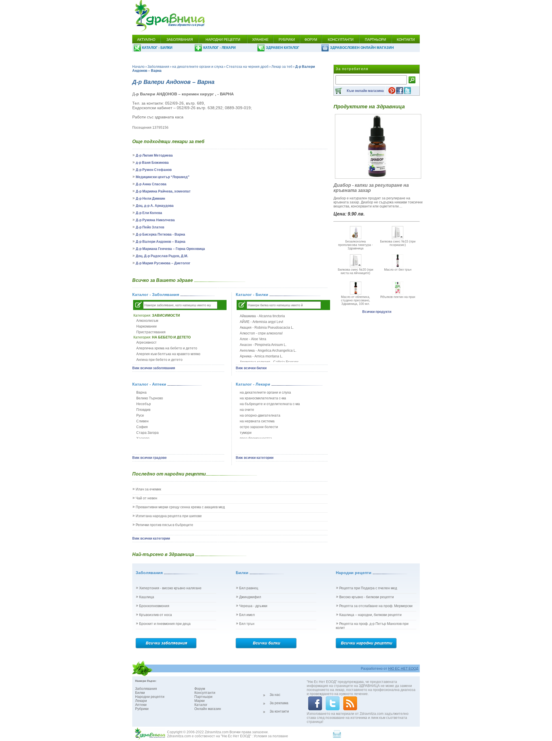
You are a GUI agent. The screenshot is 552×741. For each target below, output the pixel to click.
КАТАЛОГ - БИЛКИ (157, 48)
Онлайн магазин (207, 709)
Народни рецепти (149, 697)
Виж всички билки (251, 368)
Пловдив (143, 410)
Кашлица (146, 597)
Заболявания (158, 67)
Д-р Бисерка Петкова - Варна (160, 234)
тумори (246, 433)
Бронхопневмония (154, 606)
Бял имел (247, 615)
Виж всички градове (149, 458)
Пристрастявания (151, 332)
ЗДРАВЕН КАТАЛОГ (282, 48)
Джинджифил (250, 597)
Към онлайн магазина (365, 91)
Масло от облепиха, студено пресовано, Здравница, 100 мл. (355, 300)
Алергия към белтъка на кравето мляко (168, 354)
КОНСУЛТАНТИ (341, 40)
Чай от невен (146, 498)
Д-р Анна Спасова (151, 184)
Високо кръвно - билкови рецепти (366, 597)
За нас (275, 695)
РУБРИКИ (287, 40)
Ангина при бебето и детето (159, 360)
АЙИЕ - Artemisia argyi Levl (261, 322)
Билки (140, 693)
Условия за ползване (271, 736)
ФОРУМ (310, 40)
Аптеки (141, 705)
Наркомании (146, 326)
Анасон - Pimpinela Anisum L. (263, 345)
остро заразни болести (259, 427)
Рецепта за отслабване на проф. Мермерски (376, 606)
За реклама (279, 703)
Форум (199, 689)
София (142, 427)
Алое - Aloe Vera (253, 339)
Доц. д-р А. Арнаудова (155, 206)
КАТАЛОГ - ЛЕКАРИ (219, 48)
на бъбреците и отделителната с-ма (270, 404)
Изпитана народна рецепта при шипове (169, 516)
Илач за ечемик (148, 489)
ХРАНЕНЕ (260, 40)
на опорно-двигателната (260, 415)
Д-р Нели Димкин (150, 199)
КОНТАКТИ (406, 40)
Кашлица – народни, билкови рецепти (370, 615)
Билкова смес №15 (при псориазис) (397, 243)
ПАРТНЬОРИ (375, 40)
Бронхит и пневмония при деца (165, 624)
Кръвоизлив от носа (155, 615)
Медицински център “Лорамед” (162, 177)
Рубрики (142, 709)
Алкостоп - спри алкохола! (261, 333)
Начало (138, 67)
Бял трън (246, 624)
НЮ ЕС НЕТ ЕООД (403, 669)
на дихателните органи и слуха (197, 67)
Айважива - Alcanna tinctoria (262, 316)
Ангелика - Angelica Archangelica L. (268, 351)
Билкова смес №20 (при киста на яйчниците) (355, 271)
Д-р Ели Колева (149, 213)
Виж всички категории (254, 458)
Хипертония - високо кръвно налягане (170, 588)
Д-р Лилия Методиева (154, 155)
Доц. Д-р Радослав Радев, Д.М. (162, 256)
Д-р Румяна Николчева (155, 220)
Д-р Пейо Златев (150, 227)
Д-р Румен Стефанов (154, 170)
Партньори (203, 697)
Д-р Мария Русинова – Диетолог (163, 263)
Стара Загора (147, 433)
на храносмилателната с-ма (263, 398)
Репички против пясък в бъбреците (164, 525)
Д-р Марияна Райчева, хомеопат (163, 191)
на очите (247, 410)
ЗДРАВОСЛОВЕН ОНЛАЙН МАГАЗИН (362, 48)
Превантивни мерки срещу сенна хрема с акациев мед (180, 507)
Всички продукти (376, 312)
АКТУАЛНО (146, 40)
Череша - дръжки (253, 606)
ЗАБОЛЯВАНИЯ (179, 40)
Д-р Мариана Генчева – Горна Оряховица (170, 249)
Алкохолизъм (147, 321)
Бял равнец (248, 588)
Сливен (142, 421)
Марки (199, 701)
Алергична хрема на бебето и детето (166, 348)
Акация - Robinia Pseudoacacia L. (267, 328)
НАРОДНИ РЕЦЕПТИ (223, 40)
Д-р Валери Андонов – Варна (160, 242)
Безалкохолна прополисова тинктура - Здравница (355, 245)
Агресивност (146, 342)
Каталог (200, 705)
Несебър (143, 404)
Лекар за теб (281, 67)
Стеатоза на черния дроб (247, 67)
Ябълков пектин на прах (397, 297)
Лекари (141, 701)
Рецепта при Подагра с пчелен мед (368, 588)
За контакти (279, 711)
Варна (141, 392)
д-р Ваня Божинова (152, 163)
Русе (140, 415)
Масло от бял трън (397, 269)
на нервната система (257, 421)
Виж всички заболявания (153, 368)
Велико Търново (149, 398)
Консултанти (204, 693)
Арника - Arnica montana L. (261, 356)
